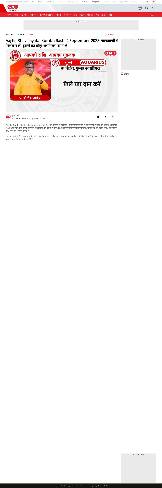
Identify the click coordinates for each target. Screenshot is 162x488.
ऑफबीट (90, 14)
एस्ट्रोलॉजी (21, 34)
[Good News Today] (12, 10)
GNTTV (25, 1)
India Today (50, 1)
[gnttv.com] (8, 116)
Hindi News (10, 34)
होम (9, 14)
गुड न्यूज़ (24, 14)
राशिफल (30, 34)
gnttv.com (16, 115)
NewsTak (106, 1)
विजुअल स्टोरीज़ (46, 14)
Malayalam (61, 1)
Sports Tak (123, 1)
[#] (98, 117)
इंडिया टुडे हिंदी (95, 1)
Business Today (73, 1)
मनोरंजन (33, 14)
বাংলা (33, 1)
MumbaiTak (144, 1)
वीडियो (58, 14)
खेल (82, 14)
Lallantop (85, 1)
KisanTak (134, 1)
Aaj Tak (40, 1)
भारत (16, 14)
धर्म (97, 14)
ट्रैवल (104, 14)
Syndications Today (101, 486)
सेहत (75, 14)
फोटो (110, 14)
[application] (62, 80)
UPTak (114, 1)
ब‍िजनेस (67, 14)
